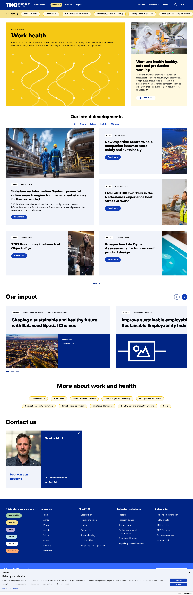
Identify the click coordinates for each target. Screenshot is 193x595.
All (74, 124)
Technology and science (129, 509)
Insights (46, 530)
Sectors (141, 5)
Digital (79, 5)
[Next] (184, 297)
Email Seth (53, 482)
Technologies (125, 525)
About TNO (84, 509)
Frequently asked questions (93, 545)
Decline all (178, 584)
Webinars (47, 525)
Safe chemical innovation (73, 406)
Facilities (122, 515)
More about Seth (52, 438)
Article (93, 124)
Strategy (84, 525)
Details (4, 588)
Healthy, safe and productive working (137, 406)
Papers (46, 540)
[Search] (175, 4)
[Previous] (177, 297)
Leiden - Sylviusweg (58, 477)
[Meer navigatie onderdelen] (184, 14)
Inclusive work (30, 14)
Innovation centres (165, 535)
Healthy (55, 5)
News (83, 124)
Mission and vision (89, 520)
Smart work (51, 14)
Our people (86, 530)
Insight (103, 124)
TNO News (47, 551)
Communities (87, 540)
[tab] (7, 371)
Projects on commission (167, 515)
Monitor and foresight (102, 406)
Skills (165, 406)
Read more (147, 98)
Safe (67, 5)
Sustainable (39, 5)
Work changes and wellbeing (110, 14)
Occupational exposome (142, 14)
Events (46, 520)
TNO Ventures (163, 530)
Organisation (86, 515)
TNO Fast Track (163, 525)
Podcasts (46, 535)
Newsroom (46, 509)
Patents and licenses (128, 538)
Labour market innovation (76, 14)
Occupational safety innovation (176, 14)
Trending (47, 545)
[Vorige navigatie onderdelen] (8, 14)
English (5, 572)
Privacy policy (14, 588)
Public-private (163, 520)
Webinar (115, 124)
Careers (153, 5)
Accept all (178, 580)
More (165, 5)
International (163, 540)
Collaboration (161, 509)
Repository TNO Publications (131, 543)
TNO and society (88, 535)
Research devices (126, 520)
